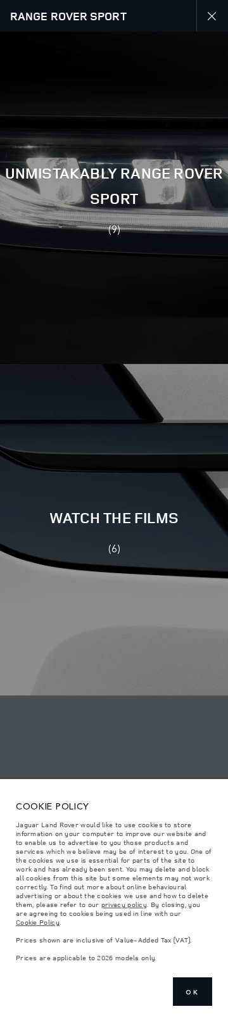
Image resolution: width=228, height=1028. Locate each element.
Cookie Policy (38, 922)
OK (193, 991)
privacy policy (124, 904)
